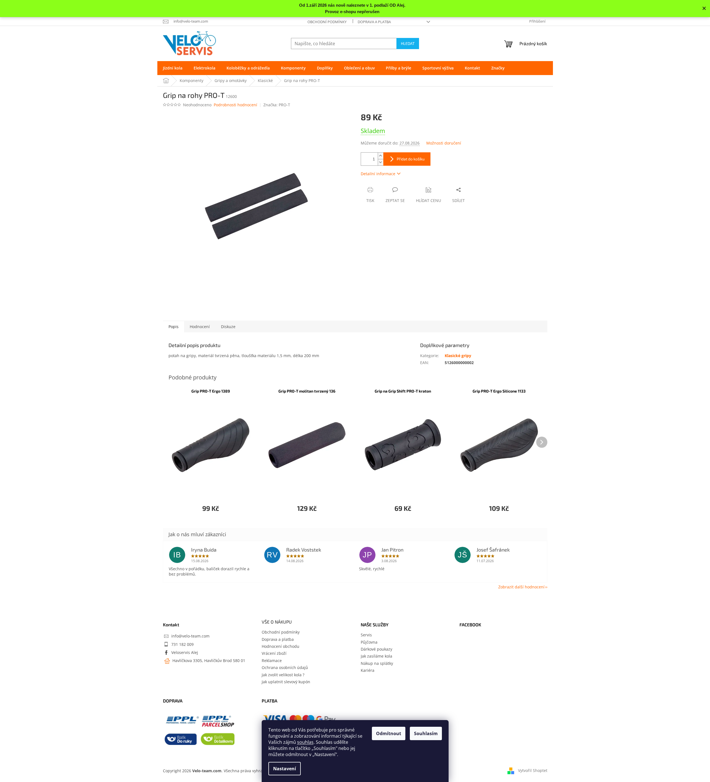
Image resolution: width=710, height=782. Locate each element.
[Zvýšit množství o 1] (380, 156)
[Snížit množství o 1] (380, 162)
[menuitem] (172, 68)
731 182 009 (182, 644)
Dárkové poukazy (376, 649)
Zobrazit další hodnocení (521, 586)
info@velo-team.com (190, 636)
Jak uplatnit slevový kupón (286, 681)
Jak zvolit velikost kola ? (283, 674)
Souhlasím (426, 733)
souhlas (305, 742)
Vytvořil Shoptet (532, 770)
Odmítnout (388, 733)
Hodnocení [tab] (200, 326)
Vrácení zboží (274, 653)
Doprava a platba (374, 21)
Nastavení (284, 769)
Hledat (408, 43)
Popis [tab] (174, 326)
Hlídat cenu (428, 200)
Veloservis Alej (184, 652)
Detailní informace (378, 173)
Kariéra (367, 670)
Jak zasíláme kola (376, 656)
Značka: (276, 104)
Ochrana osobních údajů (285, 667)
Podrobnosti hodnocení (235, 104)
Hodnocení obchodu (280, 646)
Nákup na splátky (377, 663)
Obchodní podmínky (326, 21)
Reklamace (272, 660)
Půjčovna (369, 642)
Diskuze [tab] (228, 326)
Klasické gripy (458, 355)
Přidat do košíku (411, 159)
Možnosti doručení (443, 143)
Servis (366, 634)
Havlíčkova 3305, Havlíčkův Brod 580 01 (208, 660)
